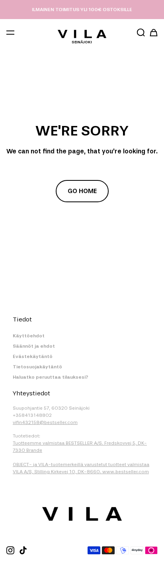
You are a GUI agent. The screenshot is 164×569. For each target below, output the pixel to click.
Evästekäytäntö (33, 356)
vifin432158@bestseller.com (45, 422)
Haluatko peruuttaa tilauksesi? (50, 377)
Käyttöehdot (29, 336)
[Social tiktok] (23, 550)
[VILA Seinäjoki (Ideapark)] (82, 34)
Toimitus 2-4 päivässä (82, 9)
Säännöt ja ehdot (34, 346)
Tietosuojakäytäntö (37, 367)
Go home (82, 191)
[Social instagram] (10, 550)
